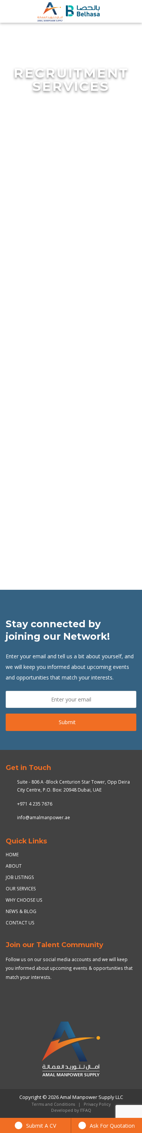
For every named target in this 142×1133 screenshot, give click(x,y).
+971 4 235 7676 (34, 804)
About (14, 866)
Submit (67, 722)
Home (12, 854)
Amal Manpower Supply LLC (91, 1097)
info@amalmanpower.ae (43, 817)
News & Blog (21, 911)
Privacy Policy (97, 1104)
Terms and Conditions (53, 1104)
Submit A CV (41, 1125)
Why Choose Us (24, 900)
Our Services (21, 888)
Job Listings (20, 877)
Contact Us (20, 922)
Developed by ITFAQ (71, 1110)
